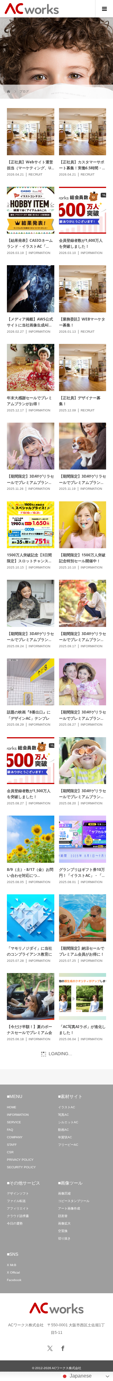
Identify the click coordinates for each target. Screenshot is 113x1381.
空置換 (62, 1231)
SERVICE (14, 1122)
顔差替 (62, 1216)
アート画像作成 (69, 1208)
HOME (11, 1107)
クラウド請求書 (18, 1216)
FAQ (10, 1129)
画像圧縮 (64, 1193)
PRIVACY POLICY (20, 1159)
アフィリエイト (18, 1208)
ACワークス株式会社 (66, 1368)
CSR (10, 1152)
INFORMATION (18, 1114)
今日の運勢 (15, 1223)
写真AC (63, 1114)
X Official (13, 1272)
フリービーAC (68, 1144)
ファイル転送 (16, 1201)
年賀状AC (65, 1137)
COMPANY (15, 1137)
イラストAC (66, 1107)
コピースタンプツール (73, 1201)
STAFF (12, 1144)
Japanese (80, 1376)
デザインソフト (18, 1193)
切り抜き (64, 1238)
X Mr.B (11, 1265)
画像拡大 (64, 1223)
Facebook (14, 1280)
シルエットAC (68, 1122)
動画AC (63, 1129)
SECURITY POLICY (21, 1167)
